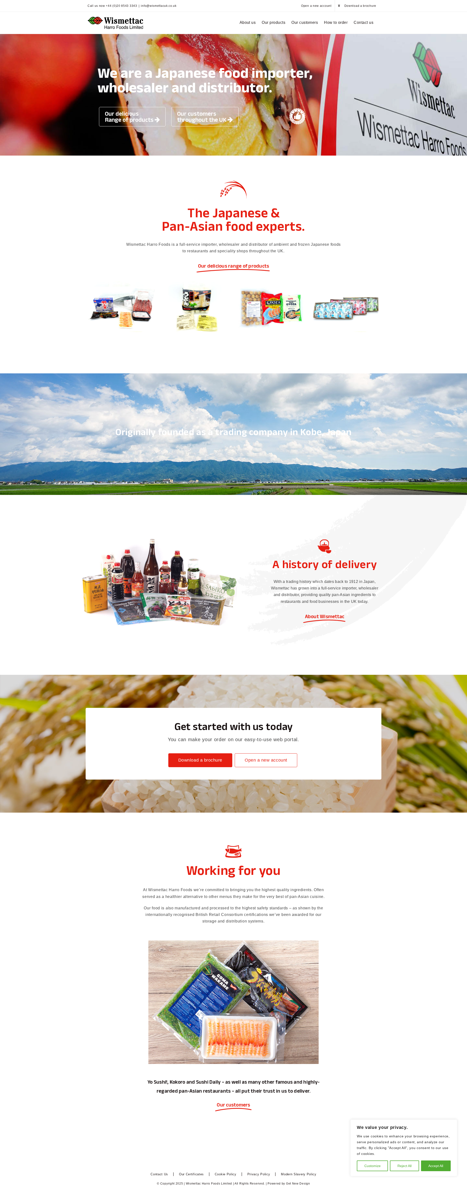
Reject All (404, 1166)
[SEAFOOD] (121, 283)
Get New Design (298, 1183)
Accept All (435, 1166)
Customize (372, 1166)
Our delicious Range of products (130, 116)
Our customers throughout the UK (202, 116)
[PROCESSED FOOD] (271, 283)
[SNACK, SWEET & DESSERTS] (346, 283)
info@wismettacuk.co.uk (158, 6)
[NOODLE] (196, 283)
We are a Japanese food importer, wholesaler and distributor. (205, 80)
